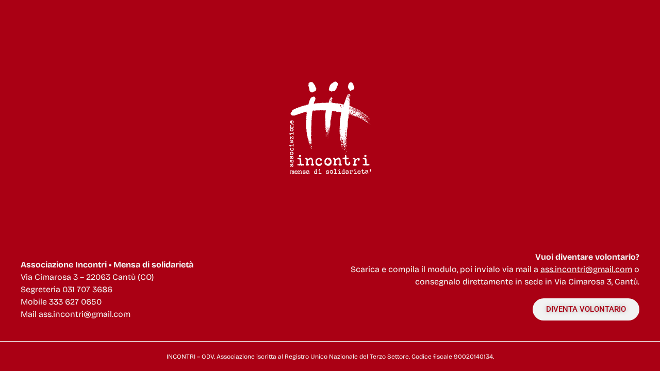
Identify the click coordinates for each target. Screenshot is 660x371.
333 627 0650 (75, 302)
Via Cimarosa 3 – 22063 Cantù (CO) (87, 277)
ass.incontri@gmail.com (84, 314)
